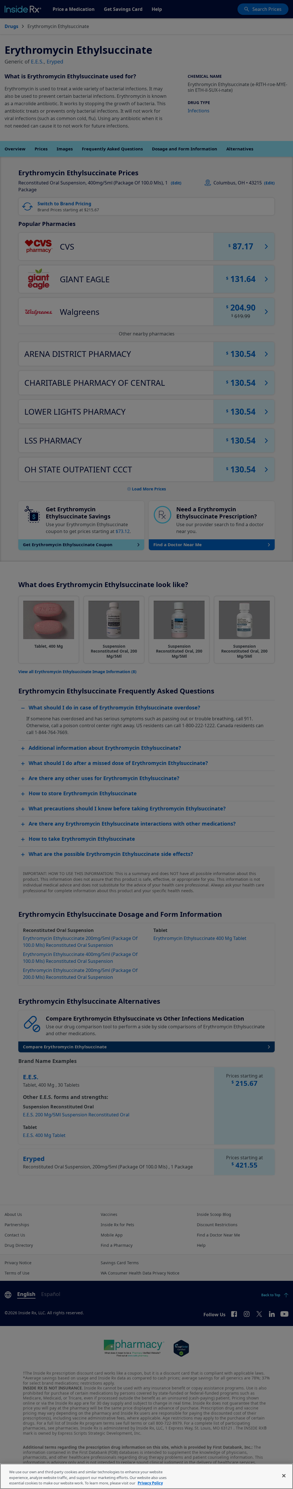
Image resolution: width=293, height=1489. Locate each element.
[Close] (284, 1475)
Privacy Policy (150, 1483)
